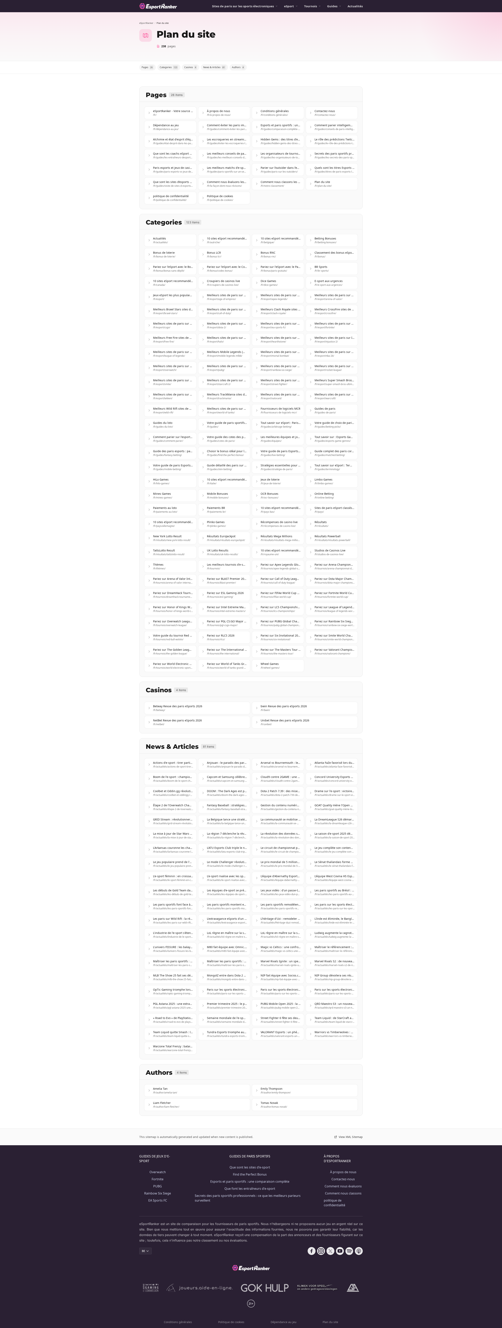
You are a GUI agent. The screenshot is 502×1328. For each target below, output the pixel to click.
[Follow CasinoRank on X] (330, 1251)
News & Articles (214, 67)
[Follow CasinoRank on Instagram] (321, 1251)
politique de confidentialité (334, 1202)
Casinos (190, 67)
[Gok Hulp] (265, 1288)
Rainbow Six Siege (157, 1193)
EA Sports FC (157, 1200)
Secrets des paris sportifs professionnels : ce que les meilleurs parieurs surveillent (248, 1198)
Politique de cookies (231, 1322)
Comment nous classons (343, 1193)
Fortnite (157, 1179)
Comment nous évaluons (343, 1186)
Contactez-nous (343, 1179)
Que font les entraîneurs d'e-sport (249, 1188)
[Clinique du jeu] (318, 1288)
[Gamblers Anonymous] (353, 1288)
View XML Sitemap (351, 1137)
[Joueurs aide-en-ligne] (199, 1288)
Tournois (310, 6)
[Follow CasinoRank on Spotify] (349, 1251)
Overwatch (157, 1172)
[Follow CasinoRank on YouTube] (340, 1251)
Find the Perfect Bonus (250, 1174)
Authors (238, 67)
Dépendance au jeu (283, 1322)
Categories (168, 67)
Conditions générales (178, 1322)
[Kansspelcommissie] (151, 1288)
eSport (289, 6)
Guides (332, 6)
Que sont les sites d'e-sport (250, 1167)
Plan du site (330, 1322)
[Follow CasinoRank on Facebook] (312, 1251)
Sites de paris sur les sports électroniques (243, 6)
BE (143, 1251)
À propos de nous (343, 1172)
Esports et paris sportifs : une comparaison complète (249, 1181)
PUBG (157, 1186)
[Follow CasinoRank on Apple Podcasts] (359, 1251)
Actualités (355, 6)
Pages (147, 67)
